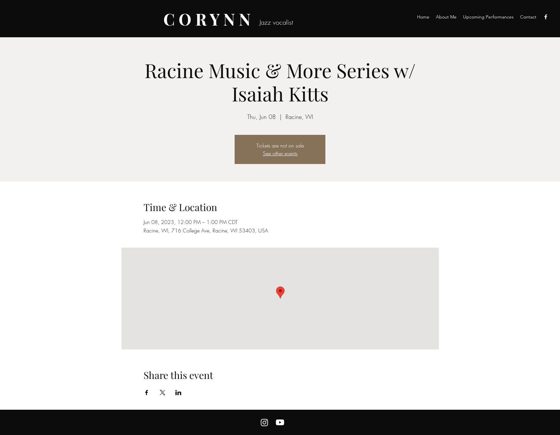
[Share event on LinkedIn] (178, 392)
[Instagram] (264, 422)
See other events (280, 153)
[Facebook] (545, 17)
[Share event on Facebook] (147, 392)
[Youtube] (280, 422)
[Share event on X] (162, 392)
